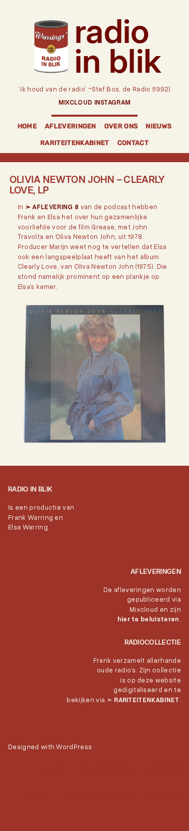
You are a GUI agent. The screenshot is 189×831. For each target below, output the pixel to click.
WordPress (74, 746)
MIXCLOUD (76, 102)
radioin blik (118, 46)
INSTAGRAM (112, 102)
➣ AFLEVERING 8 (52, 206)
